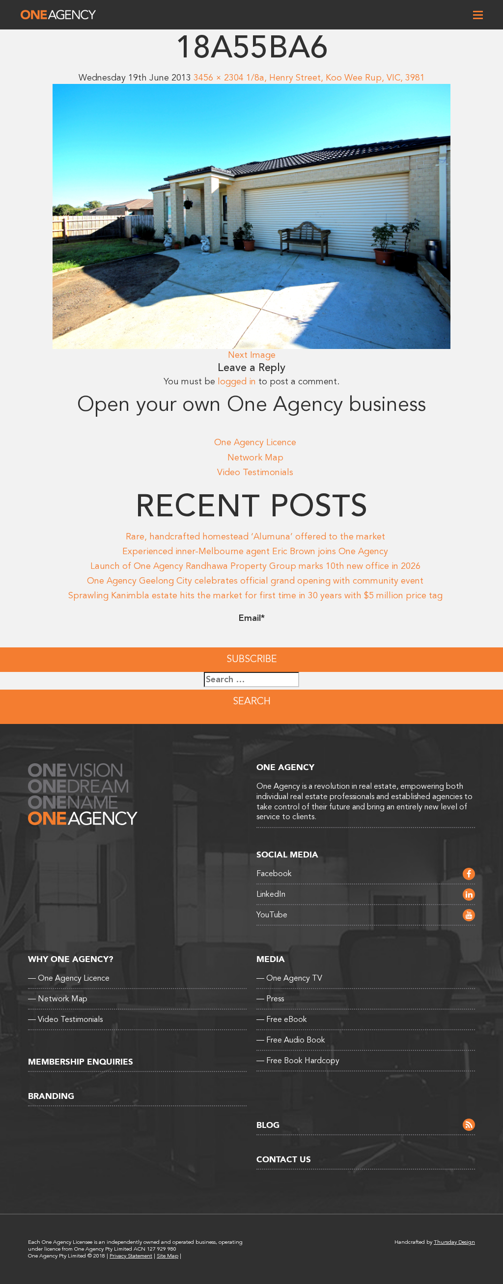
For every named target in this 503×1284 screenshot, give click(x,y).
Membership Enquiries (80, 1062)
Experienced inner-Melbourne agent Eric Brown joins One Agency (255, 551)
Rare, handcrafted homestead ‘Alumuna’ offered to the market (255, 536)
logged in (237, 381)
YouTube (271, 915)
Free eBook (281, 1019)
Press (270, 999)
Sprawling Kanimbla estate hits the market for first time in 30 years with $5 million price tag (255, 595)
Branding (51, 1096)
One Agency (58, 15)
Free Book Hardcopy (297, 1061)
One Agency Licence (255, 442)
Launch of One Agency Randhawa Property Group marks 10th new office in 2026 (255, 566)
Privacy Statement (131, 1256)
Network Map (255, 457)
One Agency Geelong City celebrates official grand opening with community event (255, 580)
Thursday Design (454, 1242)
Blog (267, 1125)
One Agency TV (289, 978)
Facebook (274, 874)
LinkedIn (270, 894)
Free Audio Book (290, 1040)
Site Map (167, 1256)
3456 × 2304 (219, 77)
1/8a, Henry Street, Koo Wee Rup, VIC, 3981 (335, 77)
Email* (252, 618)
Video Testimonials (255, 472)
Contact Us (283, 1159)
